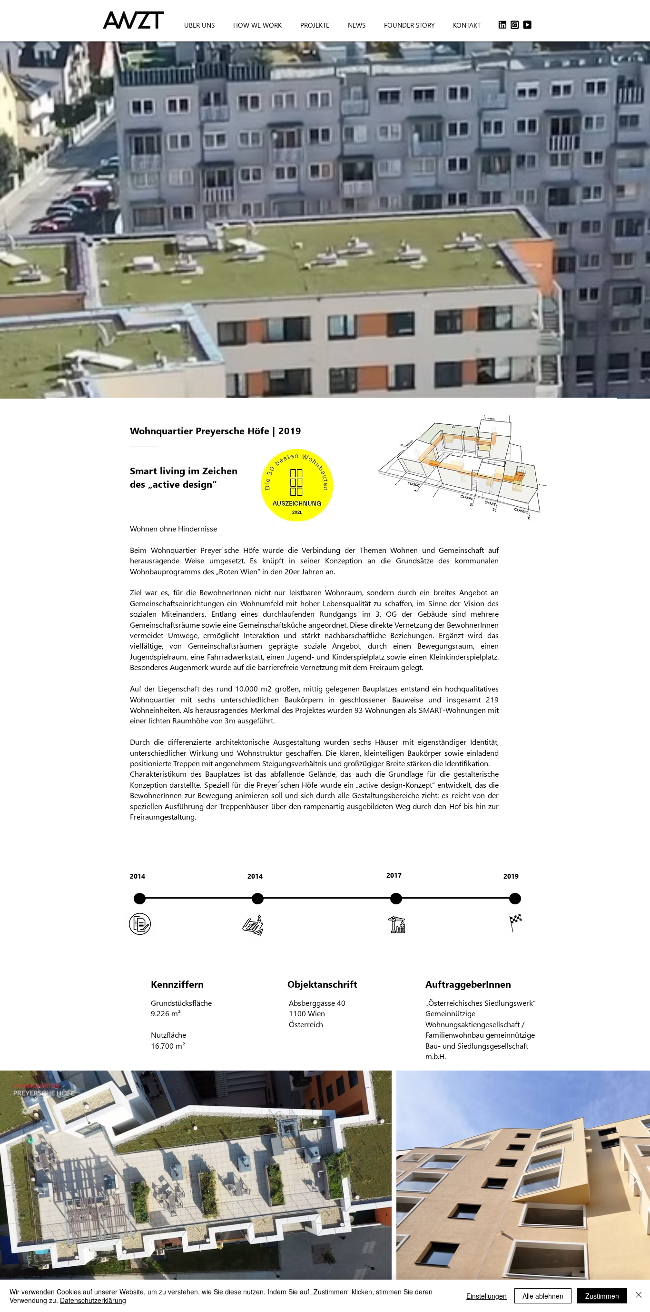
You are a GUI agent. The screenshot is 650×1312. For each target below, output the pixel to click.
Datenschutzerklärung (93, 1300)
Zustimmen (602, 1296)
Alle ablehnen (542, 1296)
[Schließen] (638, 1295)
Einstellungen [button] (486, 1296)
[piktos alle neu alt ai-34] (502, 25)
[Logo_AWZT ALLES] (527, 25)
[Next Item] (633, 1180)
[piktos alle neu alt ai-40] (515, 25)
